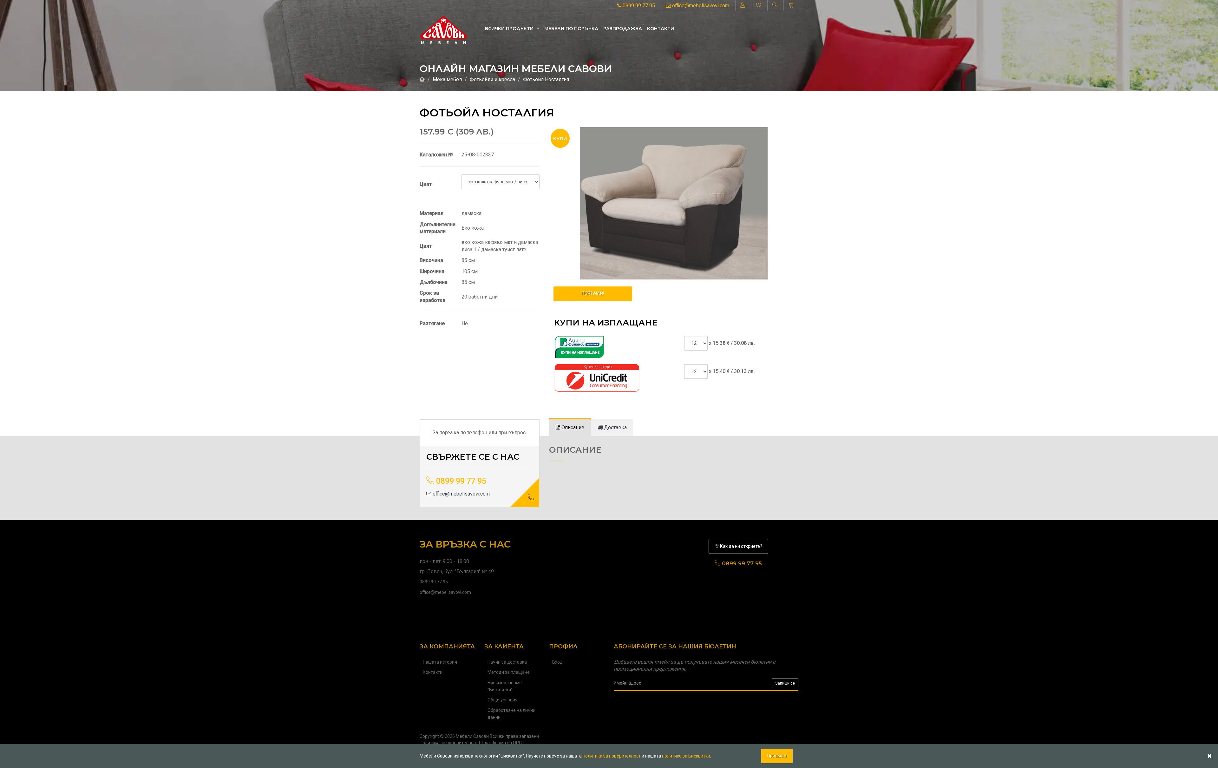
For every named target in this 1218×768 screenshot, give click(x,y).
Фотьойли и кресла (492, 79)
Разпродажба (622, 28)
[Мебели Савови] (443, 28)
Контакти (660, 28)
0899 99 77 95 (638, 6)
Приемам (777, 755)
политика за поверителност (612, 755)
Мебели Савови (472, 736)
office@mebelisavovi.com (700, 6)
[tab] (570, 427)
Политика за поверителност (449, 742)
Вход (557, 662)
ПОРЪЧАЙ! (593, 293)
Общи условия (503, 699)
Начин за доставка (507, 662)
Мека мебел (447, 79)
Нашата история (440, 662)
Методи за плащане (509, 672)
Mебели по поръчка (571, 28)
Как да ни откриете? (740, 546)
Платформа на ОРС (502, 742)
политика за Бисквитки (686, 755)
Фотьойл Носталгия (546, 79)
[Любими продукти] (758, 5)
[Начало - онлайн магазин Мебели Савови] (422, 79)
